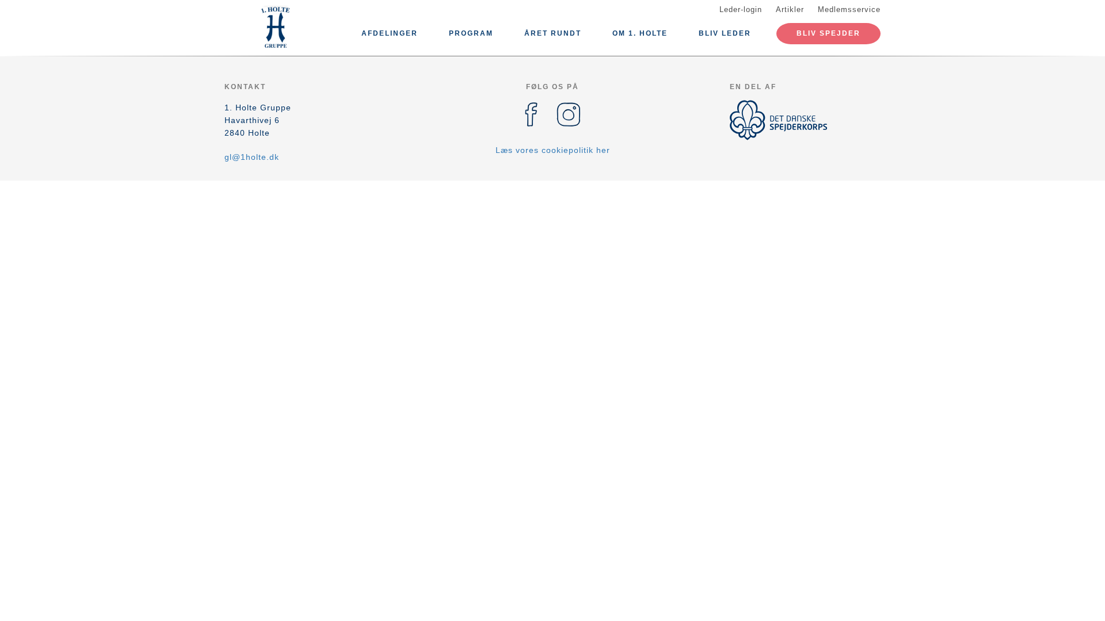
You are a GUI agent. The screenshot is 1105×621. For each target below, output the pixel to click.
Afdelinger (389, 33)
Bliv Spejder (828, 33)
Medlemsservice (849, 9)
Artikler (790, 9)
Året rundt (552, 33)
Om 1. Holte (640, 33)
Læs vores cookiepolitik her (553, 150)
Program (471, 33)
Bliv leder (725, 33)
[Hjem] (276, 27)
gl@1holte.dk (251, 157)
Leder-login (740, 9)
